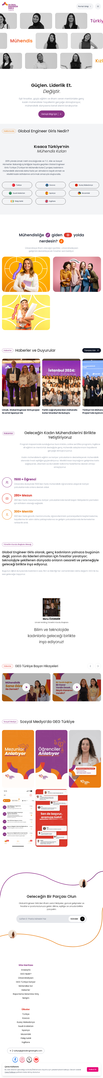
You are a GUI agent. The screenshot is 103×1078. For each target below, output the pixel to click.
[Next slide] (98, 666)
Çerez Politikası (10, 1072)
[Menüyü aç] (98, 6)
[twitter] (29, 1060)
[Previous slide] (90, 666)
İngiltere (26, 1042)
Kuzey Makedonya (26, 1022)
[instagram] (22, 1060)
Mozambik (26, 1034)
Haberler (25, 990)
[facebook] (15, 1060)
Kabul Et (92, 1069)
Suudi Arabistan (25, 1026)
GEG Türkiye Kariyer (26, 981)
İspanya (26, 1030)
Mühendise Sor (26, 985)
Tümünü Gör (90, 350)
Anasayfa (25, 969)
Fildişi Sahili (26, 1038)
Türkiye (25, 1014)
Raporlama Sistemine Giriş (26, 994)
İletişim (25, 998)
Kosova (25, 1018)
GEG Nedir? (25, 973)
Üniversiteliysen (25, 977)
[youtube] (36, 1060)
